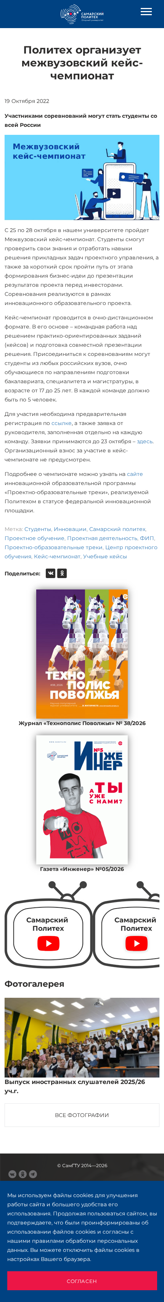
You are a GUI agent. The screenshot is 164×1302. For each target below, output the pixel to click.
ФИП (147, 538)
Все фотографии (82, 1115)
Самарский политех (117, 529)
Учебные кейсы (105, 556)
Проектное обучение (34, 538)
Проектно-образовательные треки (54, 547)
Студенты (37, 529)
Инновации (70, 529)
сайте (135, 474)
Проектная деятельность (102, 538)
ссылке (61, 423)
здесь (145, 441)
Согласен (82, 1281)
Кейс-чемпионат (57, 556)
